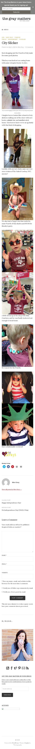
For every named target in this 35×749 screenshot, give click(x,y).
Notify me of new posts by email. (14, 592)
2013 (3, 37)
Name (4, 555)
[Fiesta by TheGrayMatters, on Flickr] (17, 387)
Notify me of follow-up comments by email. (18, 588)
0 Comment (29, 47)
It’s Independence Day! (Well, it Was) (15, 510)
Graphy (26, 743)
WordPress (15, 743)
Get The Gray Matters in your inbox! (17, 676)
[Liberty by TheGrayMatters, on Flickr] (17, 424)
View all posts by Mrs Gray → (12, 489)
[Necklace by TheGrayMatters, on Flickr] (17, 345)
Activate (5, 705)
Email (4, 564)
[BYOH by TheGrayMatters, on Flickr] (17, 293)
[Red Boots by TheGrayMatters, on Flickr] (17, 88)
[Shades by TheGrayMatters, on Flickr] (17, 251)
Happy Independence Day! (11, 503)
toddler (22, 39)
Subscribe (7, 695)
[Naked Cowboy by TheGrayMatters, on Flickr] (17, 199)
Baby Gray (9, 37)
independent (13, 39)
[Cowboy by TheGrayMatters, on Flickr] (17, 148)
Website (5, 572)
